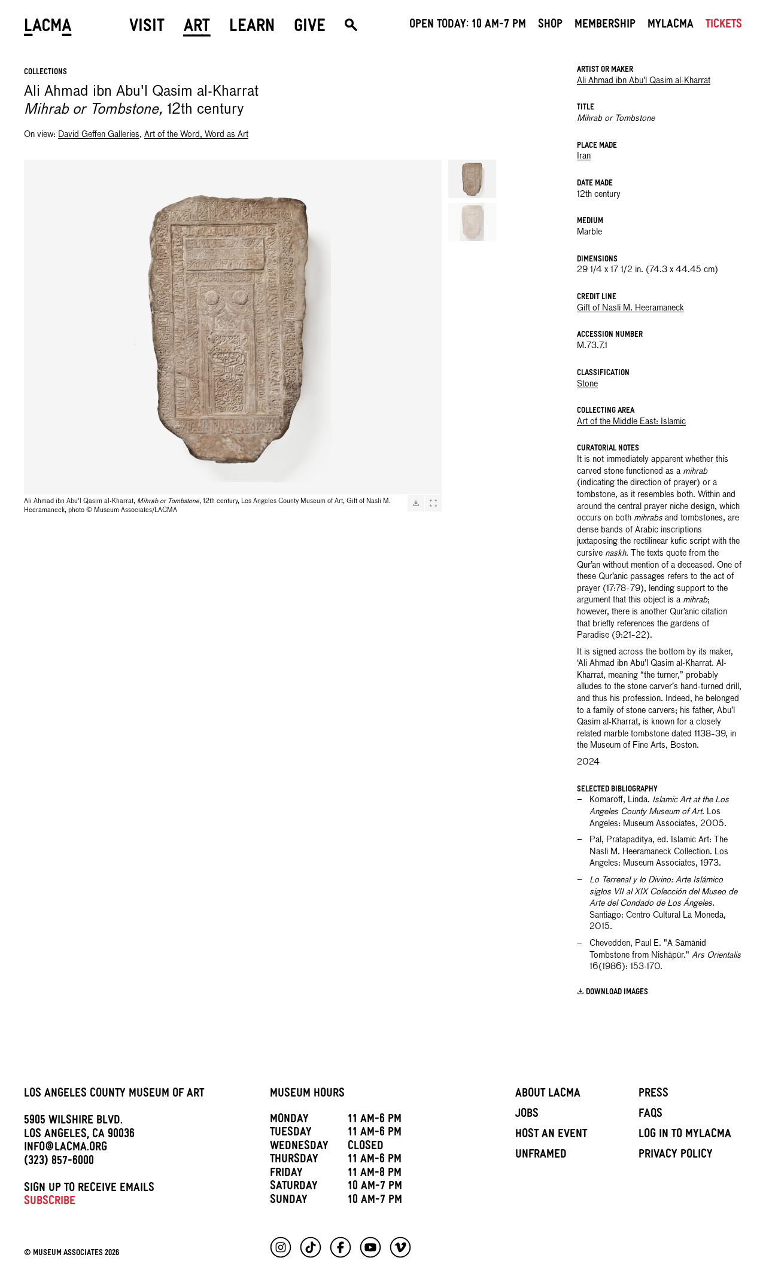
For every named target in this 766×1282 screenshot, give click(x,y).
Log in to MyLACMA (685, 1135)
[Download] (416, 503)
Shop (550, 25)
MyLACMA (671, 25)
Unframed (541, 1155)
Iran (584, 156)
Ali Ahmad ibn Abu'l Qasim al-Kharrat (643, 81)
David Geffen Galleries (98, 134)
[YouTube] (370, 1247)
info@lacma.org (65, 1148)
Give (310, 28)
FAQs (650, 1115)
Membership (605, 25)
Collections (45, 72)
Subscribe (49, 1202)
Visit (147, 28)
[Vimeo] (400, 1247)
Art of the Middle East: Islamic (631, 422)
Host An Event (551, 1135)
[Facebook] (340, 1247)
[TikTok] (310, 1247)
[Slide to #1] (472, 179)
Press (653, 1094)
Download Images (617, 992)
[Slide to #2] (472, 222)
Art (197, 28)
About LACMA (547, 1094)
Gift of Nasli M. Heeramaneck (630, 308)
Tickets (724, 25)
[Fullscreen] (433, 503)
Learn (252, 28)
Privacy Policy (676, 1155)
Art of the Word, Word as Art (196, 134)
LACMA (48, 28)
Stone (587, 384)
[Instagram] (280, 1247)
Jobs (527, 1115)
